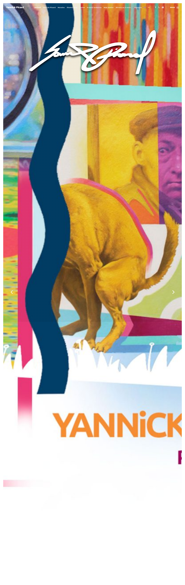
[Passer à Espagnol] (149, 7)
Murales (61, 7)
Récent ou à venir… (124, 7)
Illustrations (72, 7)
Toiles (82, 7)
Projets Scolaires (94, 7)
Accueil (37, 7)
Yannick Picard (15, 7)
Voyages (138, 7)
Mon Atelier (109, 7)
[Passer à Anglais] (145, 7)
